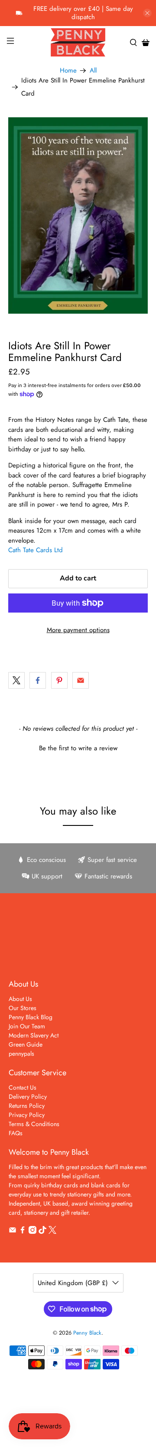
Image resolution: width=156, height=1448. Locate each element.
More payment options (78, 630)
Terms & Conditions (34, 1124)
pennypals (21, 1053)
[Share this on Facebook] (37, 680)
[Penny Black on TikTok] (42, 1231)
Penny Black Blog (30, 1017)
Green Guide (25, 1044)
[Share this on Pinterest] (59, 680)
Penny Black (87, 1333)
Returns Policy (27, 1105)
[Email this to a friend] (80, 680)
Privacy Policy (27, 1114)
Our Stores (22, 1008)
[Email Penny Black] (12, 1231)
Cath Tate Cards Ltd (35, 550)
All (93, 70)
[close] (147, 13)
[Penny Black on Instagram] (32, 1231)
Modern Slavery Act (33, 1035)
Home (68, 70)
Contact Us (22, 1087)
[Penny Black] (78, 42)
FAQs (16, 1133)
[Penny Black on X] (52, 1231)
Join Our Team (27, 1026)
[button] (78, 747)
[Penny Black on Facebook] (22, 1231)
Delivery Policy (28, 1096)
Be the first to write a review (78, 748)
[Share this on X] (16, 680)
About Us (20, 998)
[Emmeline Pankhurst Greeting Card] (78, 215)
